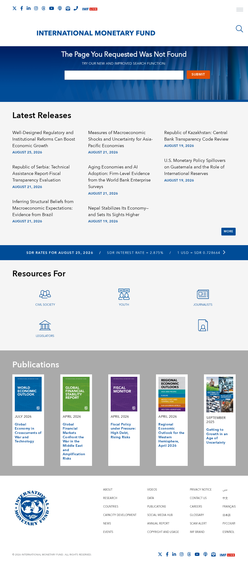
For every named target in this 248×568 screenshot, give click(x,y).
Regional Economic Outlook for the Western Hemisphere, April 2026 (171, 435)
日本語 (227, 515)
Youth (124, 304)
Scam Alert (198, 523)
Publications (156, 506)
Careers (196, 506)
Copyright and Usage (163, 532)
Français (229, 506)
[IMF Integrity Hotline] (76, 8)
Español (228, 532)
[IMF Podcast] (60, 8)
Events (108, 532)
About (107, 489)
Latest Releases (41, 115)
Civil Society (45, 304)
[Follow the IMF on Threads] (44, 8)
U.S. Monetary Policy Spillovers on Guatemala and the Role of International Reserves (194, 167)
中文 (225, 498)
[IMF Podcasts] (205, 554)
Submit (198, 74)
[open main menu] (239, 10)
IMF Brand (197, 532)
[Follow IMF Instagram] (36, 8)
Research (110, 498)
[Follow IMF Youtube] (51, 8)
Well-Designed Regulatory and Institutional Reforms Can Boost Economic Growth (43, 139)
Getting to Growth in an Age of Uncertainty (217, 436)
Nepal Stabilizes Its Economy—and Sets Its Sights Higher (118, 211)
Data (150, 498)
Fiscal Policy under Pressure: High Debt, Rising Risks (123, 431)
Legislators (45, 336)
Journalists (202, 304)
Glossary (197, 515)
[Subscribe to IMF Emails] (68, 8)
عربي (225, 489)
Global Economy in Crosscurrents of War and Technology (28, 433)
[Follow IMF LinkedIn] (29, 8)
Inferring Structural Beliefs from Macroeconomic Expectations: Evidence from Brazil (43, 208)
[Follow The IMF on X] (14, 8)
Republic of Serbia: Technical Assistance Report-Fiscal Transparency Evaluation (41, 173)
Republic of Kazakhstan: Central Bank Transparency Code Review (196, 136)
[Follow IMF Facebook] (21, 8)
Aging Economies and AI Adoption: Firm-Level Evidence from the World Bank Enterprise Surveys (119, 176)
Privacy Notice (201, 489)
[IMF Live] (90, 8)
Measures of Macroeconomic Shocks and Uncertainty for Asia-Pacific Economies (120, 139)
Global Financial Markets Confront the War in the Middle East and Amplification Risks (74, 442)
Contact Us (198, 498)
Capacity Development (119, 515)
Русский (229, 523)
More (228, 231)
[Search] (239, 28)
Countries (110, 506)
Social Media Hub (160, 515)
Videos (152, 489)
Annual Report (158, 523)
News (107, 523)
